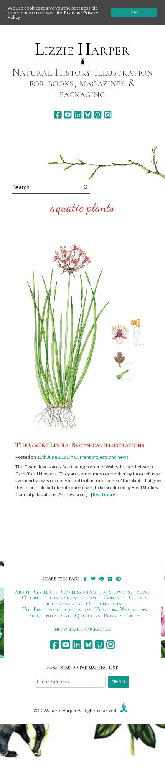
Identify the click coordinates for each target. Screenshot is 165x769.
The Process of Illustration (56, 609)
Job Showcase (116, 591)
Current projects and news (101, 457)
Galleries (45, 591)
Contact (114, 597)
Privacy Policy (122, 615)
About (22, 591)
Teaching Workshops (121, 609)
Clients (138, 597)
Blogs (143, 591)
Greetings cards (62, 603)
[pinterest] (97, 114)
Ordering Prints (106, 603)
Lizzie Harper (82, 49)
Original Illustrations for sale (61, 597)
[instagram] (107, 114)
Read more (104, 494)
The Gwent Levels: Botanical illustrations (79, 444)
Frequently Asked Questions (64, 615)
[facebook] (57, 114)
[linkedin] (77, 114)
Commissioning (78, 591)
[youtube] (67, 114)
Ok (134, 12)
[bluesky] (87, 114)
